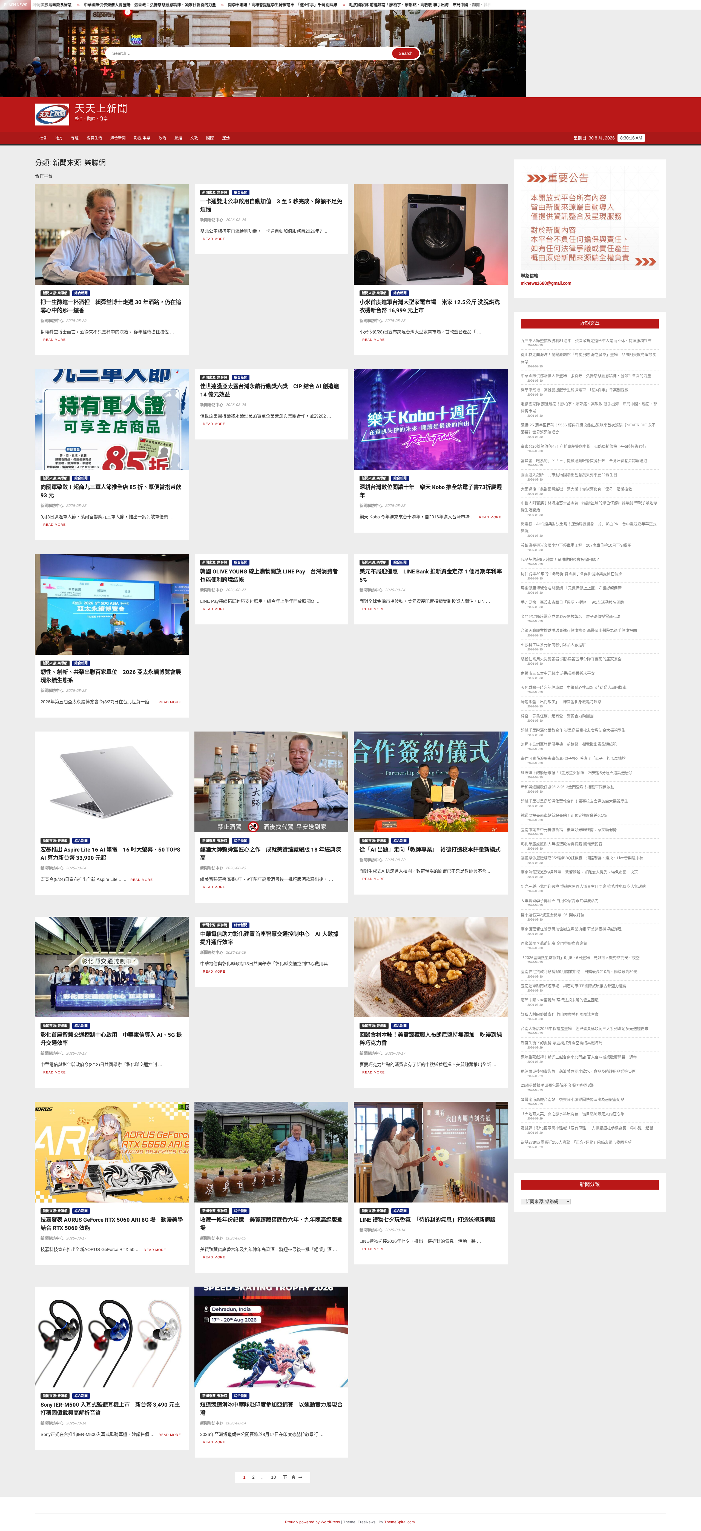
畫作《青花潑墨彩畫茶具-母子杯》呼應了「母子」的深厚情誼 (573, 758)
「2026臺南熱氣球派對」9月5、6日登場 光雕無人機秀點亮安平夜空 (580, 957)
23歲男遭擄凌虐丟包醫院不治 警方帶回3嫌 (557, 1085)
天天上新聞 (101, 109)
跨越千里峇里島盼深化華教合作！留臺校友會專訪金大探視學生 (575, 801)
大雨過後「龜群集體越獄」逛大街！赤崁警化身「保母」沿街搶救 (576, 489)
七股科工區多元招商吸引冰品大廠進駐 (553, 644)
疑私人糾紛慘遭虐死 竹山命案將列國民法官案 (560, 1014)
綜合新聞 (118, 138)
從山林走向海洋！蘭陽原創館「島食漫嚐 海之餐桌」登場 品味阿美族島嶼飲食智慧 (588, 358)
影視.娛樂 (142, 138)
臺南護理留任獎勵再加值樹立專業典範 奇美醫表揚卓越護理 (571, 929)
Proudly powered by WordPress (312, 1522)
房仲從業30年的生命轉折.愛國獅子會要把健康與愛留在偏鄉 (571, 574)
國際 (210, 138)
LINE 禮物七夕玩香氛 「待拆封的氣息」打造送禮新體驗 (428, 1220)
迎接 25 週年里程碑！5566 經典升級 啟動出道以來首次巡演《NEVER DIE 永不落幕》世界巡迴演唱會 (389, 5)
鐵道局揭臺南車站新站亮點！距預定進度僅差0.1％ (564, 815)
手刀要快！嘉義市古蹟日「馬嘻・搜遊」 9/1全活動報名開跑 (572, 602)
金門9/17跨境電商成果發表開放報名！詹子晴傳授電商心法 (570, 616)
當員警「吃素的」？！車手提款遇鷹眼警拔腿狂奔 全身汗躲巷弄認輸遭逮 (584, 460)
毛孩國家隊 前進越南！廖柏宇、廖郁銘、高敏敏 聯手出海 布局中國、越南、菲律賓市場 (213, 5)
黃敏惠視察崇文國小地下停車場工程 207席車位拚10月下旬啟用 (576, 545)
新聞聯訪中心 (52, 320)
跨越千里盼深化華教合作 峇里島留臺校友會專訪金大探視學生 (574, 730)
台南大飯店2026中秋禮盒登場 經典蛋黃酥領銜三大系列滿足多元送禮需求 (584, 1028)
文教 (194, 138)
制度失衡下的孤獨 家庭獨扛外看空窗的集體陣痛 (561, 1043)
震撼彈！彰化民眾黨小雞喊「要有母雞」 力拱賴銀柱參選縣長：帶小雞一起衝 (587, 1128)
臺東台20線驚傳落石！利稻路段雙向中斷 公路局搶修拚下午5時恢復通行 (583, 446)
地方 (59, 138)
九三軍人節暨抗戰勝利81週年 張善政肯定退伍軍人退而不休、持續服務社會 (586, 340)
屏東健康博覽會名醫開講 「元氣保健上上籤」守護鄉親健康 (571, 588)
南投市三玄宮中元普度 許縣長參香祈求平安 (558, 673)
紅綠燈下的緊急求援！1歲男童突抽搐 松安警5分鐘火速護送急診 (577, 772)
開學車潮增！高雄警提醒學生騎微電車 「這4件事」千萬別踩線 (69, 5)
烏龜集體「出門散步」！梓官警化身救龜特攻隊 (561, 701)
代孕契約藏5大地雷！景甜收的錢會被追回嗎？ (560, 559)
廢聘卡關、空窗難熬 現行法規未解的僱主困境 (560, 1000)
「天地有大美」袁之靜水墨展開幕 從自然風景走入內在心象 (572, 1114)
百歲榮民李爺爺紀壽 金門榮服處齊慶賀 (554, 943)
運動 (226, 138)
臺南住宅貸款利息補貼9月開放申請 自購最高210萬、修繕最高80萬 (579, 971)
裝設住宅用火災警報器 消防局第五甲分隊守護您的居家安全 (571, 659)
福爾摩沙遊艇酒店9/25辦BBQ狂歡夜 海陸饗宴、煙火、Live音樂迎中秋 (582, 858)
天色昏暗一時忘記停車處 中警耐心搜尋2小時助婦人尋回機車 (574, 687)
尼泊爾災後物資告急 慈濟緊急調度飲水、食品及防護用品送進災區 (578, 1071)
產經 (178, 138)
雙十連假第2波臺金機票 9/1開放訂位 (552, 915)
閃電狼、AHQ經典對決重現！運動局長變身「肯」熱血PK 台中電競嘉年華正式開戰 (589, 527)
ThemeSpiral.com (399, 1522)
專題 (75, 138)
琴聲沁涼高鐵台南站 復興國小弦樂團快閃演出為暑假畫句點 (572, 1099)
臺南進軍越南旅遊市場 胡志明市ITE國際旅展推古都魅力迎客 (574, 986)
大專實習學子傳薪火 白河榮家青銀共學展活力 (560, 900)
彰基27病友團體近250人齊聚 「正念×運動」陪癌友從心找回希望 (576, 1142)
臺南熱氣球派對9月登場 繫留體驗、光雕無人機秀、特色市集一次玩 (579, 872)
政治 (162, 138)
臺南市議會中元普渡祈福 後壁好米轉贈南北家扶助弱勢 (569, 829)
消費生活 (94, 138)
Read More (54, 340)
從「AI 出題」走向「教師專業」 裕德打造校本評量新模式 (430, 850)
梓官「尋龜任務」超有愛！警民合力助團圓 (557, 716)
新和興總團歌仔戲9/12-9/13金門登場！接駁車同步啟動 (567, 787)
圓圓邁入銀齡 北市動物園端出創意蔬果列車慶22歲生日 (569, 475)
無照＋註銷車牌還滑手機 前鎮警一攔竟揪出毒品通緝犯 (569, 744)
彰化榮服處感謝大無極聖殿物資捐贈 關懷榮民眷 (561, 844)
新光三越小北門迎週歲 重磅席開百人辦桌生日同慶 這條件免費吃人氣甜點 (583, 886)
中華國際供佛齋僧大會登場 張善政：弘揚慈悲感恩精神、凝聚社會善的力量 (586, 375)
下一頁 (289, 1477)
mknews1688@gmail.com (546, 283)
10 (273, 1477)
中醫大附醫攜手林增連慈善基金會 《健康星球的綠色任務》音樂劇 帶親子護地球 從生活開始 (589, 506)
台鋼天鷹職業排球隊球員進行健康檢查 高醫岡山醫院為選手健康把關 (579, 630)
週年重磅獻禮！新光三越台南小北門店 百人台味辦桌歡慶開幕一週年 (579, 1057)
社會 (43, 138)
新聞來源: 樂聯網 (55, 293)
